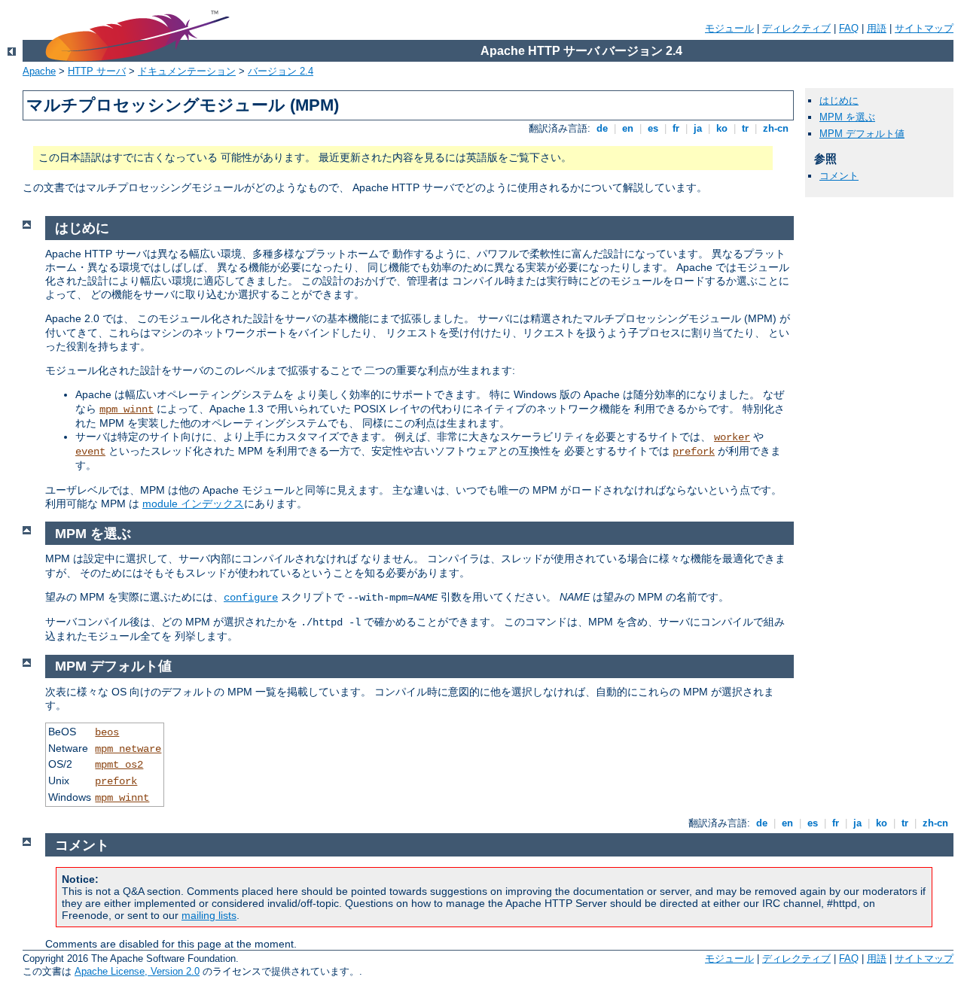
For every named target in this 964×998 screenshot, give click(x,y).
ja (698, 128)
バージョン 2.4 (280, 71)
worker (732, 437)
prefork (694, 452)
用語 (876, 28)
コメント (839, 175)
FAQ (849, 28)
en (627, 128)
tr (745, 128)
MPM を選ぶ (847, 117)
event (90, 452)
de (602, 128)
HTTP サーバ (97, 71)
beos (107, 732)
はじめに (839, 100)
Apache (39, 71)
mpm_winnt (126, 409)
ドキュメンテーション (187, 71)
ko (722, 128)
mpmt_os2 (119, 765)
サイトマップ (924, 28)
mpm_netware (128, 749)
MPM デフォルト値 (862, 133)
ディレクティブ (796, 28)
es (653, 128)
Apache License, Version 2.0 (137, 971)
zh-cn (776, 128)
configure (251, 598)
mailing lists (209, 915)
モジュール (729, 28)
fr (676, 128)
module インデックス (193, 503)
